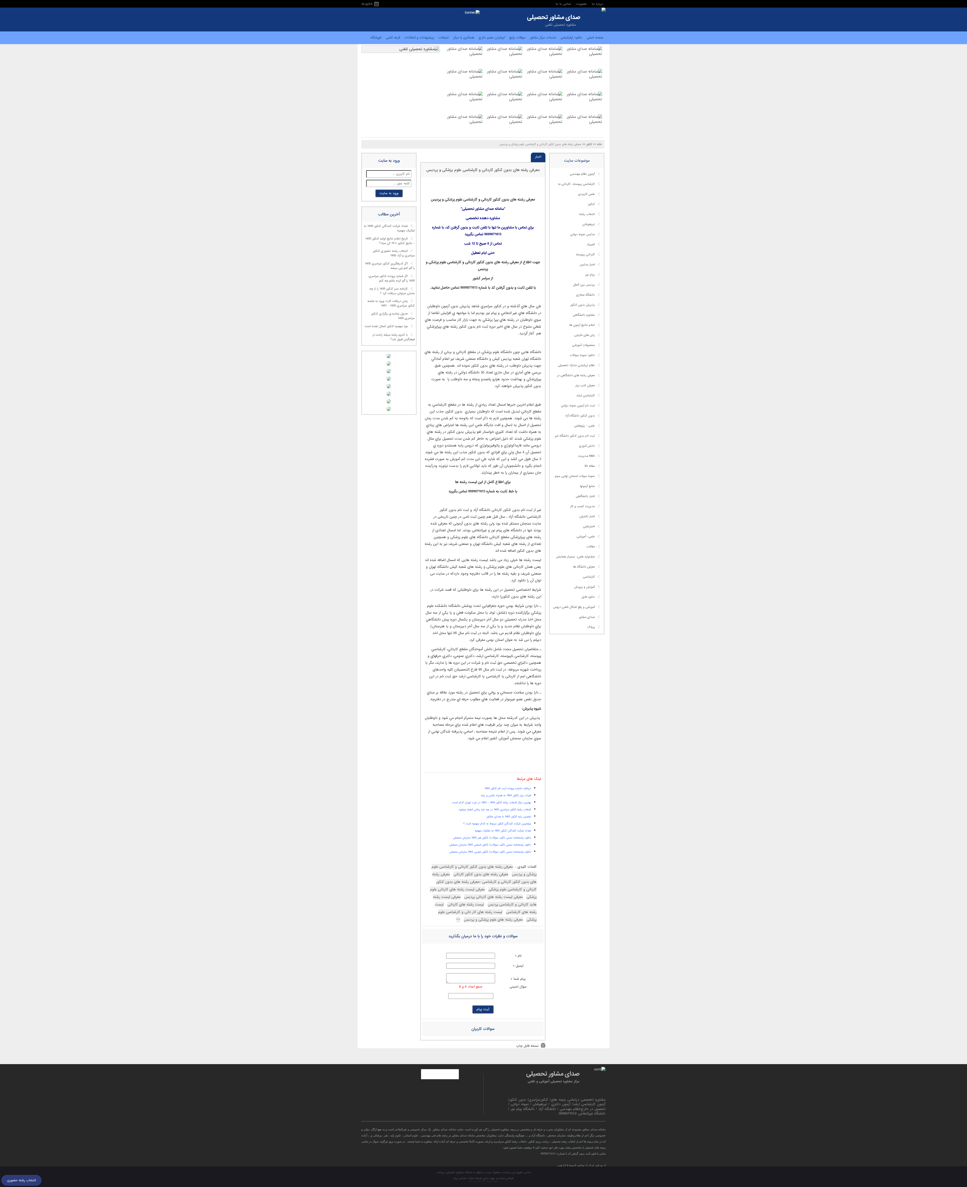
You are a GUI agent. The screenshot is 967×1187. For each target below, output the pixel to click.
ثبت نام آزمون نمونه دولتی (578, 405)
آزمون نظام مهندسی (582, 174)
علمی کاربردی (586, 194)
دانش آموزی (587, 446)
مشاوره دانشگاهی (584, 315)
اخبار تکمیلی (587, 516)
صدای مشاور (587, 617)
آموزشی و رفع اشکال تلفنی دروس (574, 607)
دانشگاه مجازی (585, 295)
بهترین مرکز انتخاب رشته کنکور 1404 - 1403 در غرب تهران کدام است (491, 802)
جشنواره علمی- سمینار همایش (575, 556)
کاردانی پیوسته (585, 254)
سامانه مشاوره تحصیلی (458, 1172)
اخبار (538, 156)
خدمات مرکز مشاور (543, 37)
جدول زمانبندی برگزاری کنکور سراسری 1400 (393, 316)
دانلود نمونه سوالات (582, 355)
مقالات (590, 546)
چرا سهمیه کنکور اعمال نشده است (386, 326)
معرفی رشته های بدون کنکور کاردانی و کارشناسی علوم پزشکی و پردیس (483, 170)
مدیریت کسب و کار (582, 506)
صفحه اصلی (595, 37)
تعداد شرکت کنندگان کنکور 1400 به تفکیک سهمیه (389, 228)
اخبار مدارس (587, 264)
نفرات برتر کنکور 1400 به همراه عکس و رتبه (506, 795)
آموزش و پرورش (584, 587)
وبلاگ (591, 627)
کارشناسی (589, 577)
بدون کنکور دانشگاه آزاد (580, 415)
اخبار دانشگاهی (585, 496)
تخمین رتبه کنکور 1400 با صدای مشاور (509, 817)
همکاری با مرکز (463, 37)
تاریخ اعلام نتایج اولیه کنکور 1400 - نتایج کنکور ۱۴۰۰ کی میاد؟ (390, 241)
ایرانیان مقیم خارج (492, 37)
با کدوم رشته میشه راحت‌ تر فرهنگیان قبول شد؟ (393, 337)
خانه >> (597, 144)
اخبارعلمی (589, 526)
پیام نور (590, 274)
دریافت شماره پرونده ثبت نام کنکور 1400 (508, 788)
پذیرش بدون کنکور (582, 305)
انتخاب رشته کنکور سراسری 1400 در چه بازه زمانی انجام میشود (495, 810)
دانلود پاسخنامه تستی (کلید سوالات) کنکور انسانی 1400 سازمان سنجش (490, 845)
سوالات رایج (517, 37)
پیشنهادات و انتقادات (419, 37)
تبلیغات (443, 37)
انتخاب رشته (587, 214)
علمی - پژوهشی (584, 426)
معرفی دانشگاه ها (584, 567)
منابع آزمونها (587, 486)
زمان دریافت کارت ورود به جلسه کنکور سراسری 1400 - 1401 (391, 303)
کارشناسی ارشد (585, 395)
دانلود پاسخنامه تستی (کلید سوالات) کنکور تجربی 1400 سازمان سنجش (490, 852)
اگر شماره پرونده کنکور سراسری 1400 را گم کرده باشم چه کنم (392, 278)
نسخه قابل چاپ (527, 1045)
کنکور (591, 204)
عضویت (581, 4)
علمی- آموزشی (586, 536)
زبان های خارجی (584, 335)
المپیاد (591, 244)
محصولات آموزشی (583, 345)
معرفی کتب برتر (585, 385)
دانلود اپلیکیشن (571, 37)
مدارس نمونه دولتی (582, 234)
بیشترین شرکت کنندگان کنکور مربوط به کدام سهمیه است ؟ (497, 824)
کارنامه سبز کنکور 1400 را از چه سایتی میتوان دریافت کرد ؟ (392, 291)
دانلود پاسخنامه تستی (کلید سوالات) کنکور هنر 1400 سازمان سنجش (492, 838)
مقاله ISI (589, 466)
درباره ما (597, 4)
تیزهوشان (588, 224)
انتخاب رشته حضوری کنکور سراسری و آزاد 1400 (394, 253)
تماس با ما (563, 4)
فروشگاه (376, 37)
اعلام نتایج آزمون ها (582, 325)
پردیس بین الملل (584, 285)
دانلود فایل (588, 597)
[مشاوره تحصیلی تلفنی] (604, 10)
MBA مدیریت (586, 456)
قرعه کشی (393, 37)
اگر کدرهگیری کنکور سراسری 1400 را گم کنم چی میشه (390, 266)
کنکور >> (587, 144)
